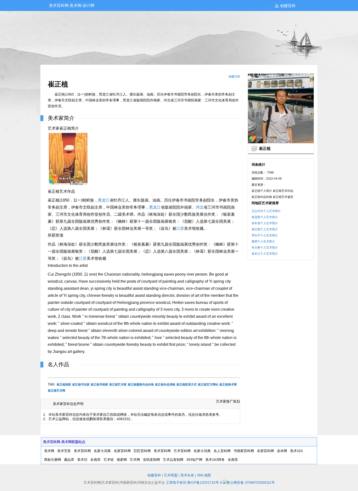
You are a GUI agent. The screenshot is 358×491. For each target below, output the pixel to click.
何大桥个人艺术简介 (265, 247)
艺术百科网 (182, 451)
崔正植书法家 (81, 384)
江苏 (180, 228)
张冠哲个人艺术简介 (265, 217)
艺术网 (135, 460)
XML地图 (204, 475)
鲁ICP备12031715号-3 (204, 482)
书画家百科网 (244, 451)
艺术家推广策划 (228, 401)
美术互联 (64, 451)
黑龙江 (104, 200)
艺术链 (109, 460)
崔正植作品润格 (165, 384)
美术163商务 (215, 460)
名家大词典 (102, 451)
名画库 (95, 460)
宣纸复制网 (151, 460)
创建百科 (288, 6)
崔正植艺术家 (118, 384)
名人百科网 (222, 451)
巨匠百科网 (142, 451)
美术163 (296, 451)
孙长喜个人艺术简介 (265, 223)
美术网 (49, 451)
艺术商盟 (171, 475)
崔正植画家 (64, 384)
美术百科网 (82, 451)
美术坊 (82, 460)
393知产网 (194, 460)
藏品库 (69, 460)
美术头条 (187, 475)
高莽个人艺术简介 (263, 241)
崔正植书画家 (99, 384)
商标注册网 (52, 460)
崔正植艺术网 (56, 390)
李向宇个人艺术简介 (265, 235)
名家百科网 (122, 451)
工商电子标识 (176, 482)
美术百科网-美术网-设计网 (71, 5)
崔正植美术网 (228, 384)
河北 (200, 207)
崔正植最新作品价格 (141, 384)
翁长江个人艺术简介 (265, 253)
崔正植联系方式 (186, 384)
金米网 (282, 451)
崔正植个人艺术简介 (265, 229)
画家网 (122, 460)
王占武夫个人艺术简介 (266, 211)
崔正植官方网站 (208, 384)
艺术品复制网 (173, 460)
